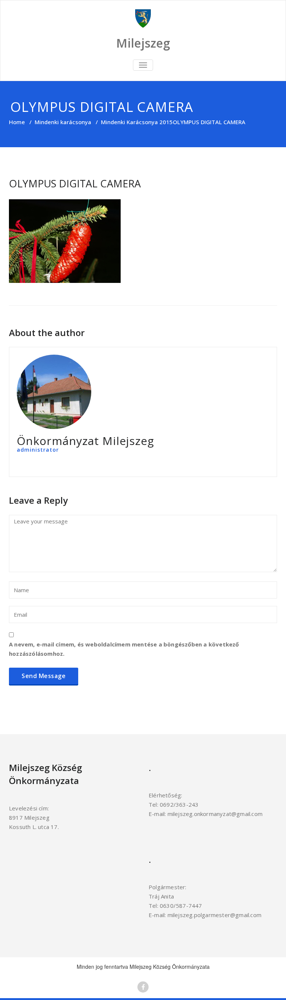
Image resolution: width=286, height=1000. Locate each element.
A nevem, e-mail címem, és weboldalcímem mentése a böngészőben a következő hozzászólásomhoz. (124, 649)
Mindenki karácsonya (63, 122)
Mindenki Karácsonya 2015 (137, 122)
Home (17, 122)
